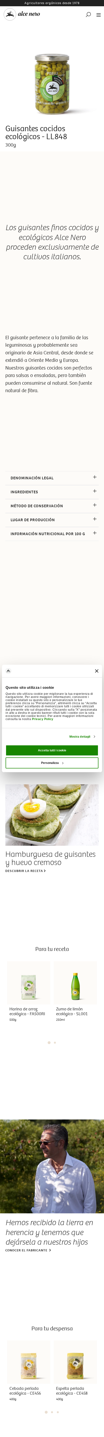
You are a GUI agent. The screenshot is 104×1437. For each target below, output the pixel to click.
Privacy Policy (42, 719)
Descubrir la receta (24, 871)
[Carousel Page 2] (55, 1043)
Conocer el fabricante (26, 1250)
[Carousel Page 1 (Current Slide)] (49, 1042)
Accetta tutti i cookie (52, 750)
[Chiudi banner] (96, 671)
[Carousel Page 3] (58, 1412)
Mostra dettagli (79, 736)
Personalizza (50, 763)
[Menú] (97, 15)
